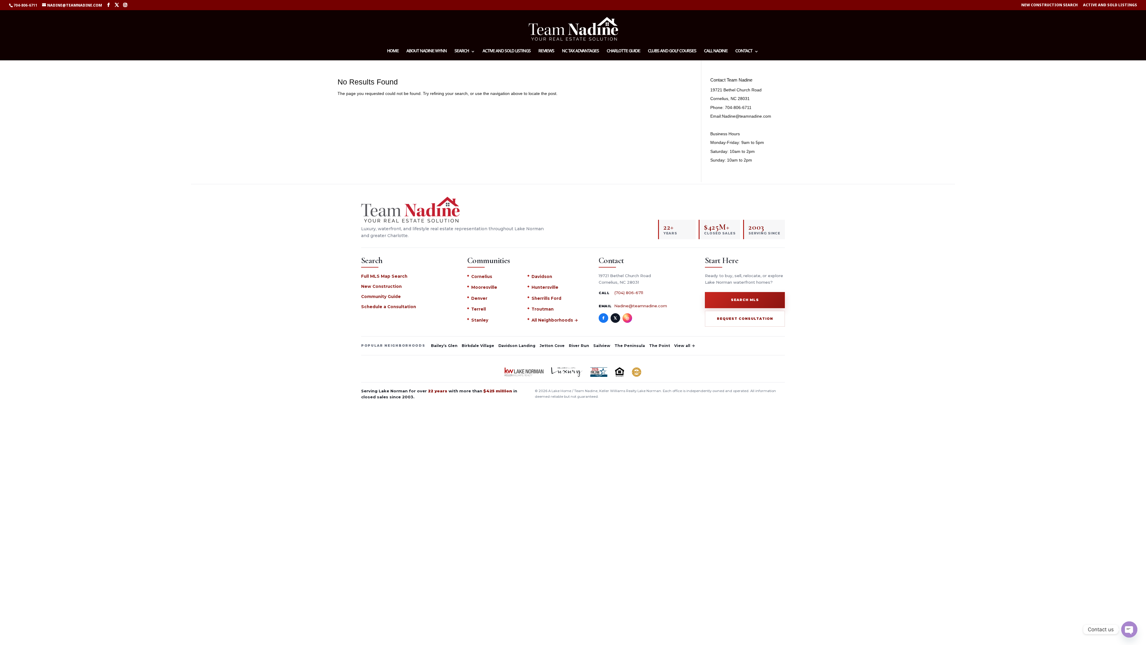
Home (393, 51)
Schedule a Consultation (388, 306)
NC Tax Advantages (580, 51)
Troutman (543, 309)
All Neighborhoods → (555, 320)
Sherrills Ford (546, 298)
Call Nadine (716, 51)
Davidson (542, 276)
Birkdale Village (478, 345)
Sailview (601, 345)
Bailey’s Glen (444, 345)
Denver (479, 298)
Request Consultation (745, 319)
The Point (659, 345)
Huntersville (545, 287)
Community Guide (381, 296)
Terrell (478, 309)
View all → (684, 345)
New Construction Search (1049, 5)
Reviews (546, 51)
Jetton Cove (552, 345)
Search (462, 51)
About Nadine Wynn (426, 51)
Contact (743, 51)
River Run (579, 345)
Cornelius (481, 276)
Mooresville (484, 287)
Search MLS (745, 300)
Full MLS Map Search (384, 276)
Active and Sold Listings (1110, 5)
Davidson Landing (516, 345)
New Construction (381, 286)
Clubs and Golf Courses (672, 51)
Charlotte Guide (623, 51)
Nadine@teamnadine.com (640, 305)
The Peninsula (629, 345)
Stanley (479, 320)
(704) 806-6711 (628, 292)
